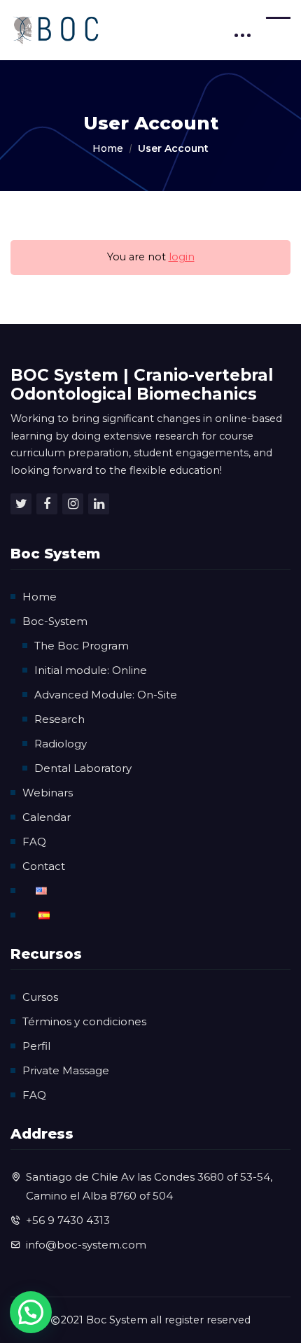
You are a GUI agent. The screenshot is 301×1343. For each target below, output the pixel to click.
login (182, 257)
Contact (43, 866)
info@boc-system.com (86, 1244)
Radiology (60, 743)
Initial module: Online (90, 670)
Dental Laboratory (83, 768)
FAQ (34, 841)
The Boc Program (81, 645)
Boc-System (55, 621)
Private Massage (65, 1070)
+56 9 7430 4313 (68, 1220)
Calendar (46, 817)
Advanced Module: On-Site (105, 694)
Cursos (40, 997)
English (41, 890)
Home (107, 148)
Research (59, 719)
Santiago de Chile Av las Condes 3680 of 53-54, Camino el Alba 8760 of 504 (149, 1186)
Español (43, 915)
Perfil (36, 1046)
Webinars (47, 792)
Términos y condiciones (84, 1021)
